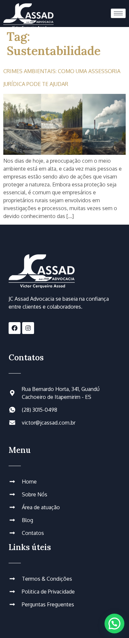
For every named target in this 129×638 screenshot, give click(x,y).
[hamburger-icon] (118, 13)
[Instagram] (28, 328)
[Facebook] (15, 328)
